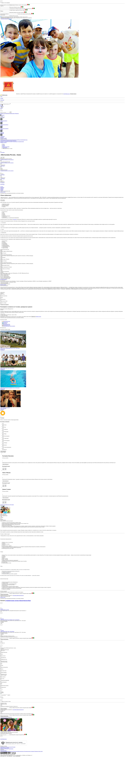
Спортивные (6, 141)
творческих (15, 219)
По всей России (18, 139)
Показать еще (3, 327)
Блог (3, 751)
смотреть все (2, 116)
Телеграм (3, 115)
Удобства (1, 188)
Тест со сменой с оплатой (4, 609)
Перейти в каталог (3, 138)
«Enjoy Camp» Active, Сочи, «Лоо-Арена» (7, 631)
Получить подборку (4, 708)
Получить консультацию (4, 594)
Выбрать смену (38, 316)
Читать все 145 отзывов (10, 504)
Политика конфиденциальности (18, 751)
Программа (2, 187)
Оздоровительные (21, 141)
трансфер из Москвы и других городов (6, 162)
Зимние (1, 747)
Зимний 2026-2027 (13, 140)
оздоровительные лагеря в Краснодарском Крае (18, 600)
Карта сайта (41, 751)
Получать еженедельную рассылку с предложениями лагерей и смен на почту (15, 16)
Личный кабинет (12, 113)
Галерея (1, 186)
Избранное (17, 113)
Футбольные (10, 141)
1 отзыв (1, 608)
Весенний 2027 (7, 140)
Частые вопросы (7, 751)
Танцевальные (15, 141)
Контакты (11, 751)
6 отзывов (2, 618)
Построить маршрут (3, 279)
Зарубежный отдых (24, 139)
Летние (8, 747)
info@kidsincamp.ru (66, 93)
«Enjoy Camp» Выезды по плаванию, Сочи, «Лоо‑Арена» (9, 619)
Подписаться (33, 316)
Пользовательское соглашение (29, 751)
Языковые (2, 141)
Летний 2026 (2, 140)
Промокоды (36, 751)
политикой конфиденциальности (6, 18)
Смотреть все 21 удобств (4, 304)
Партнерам (7, 113)
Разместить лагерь (3, 750)
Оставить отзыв (3, 504)
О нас (4, 113)
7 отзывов (2, 630)
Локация (1, 189)
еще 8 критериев (3, 451)
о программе (2, 165)
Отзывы (1, 113)
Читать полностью (5, 464)
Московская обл (3, 139)
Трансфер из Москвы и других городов (6, 159)
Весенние (4, 747)
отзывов (2, 152)
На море (14, 139)
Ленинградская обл (9, 139)
